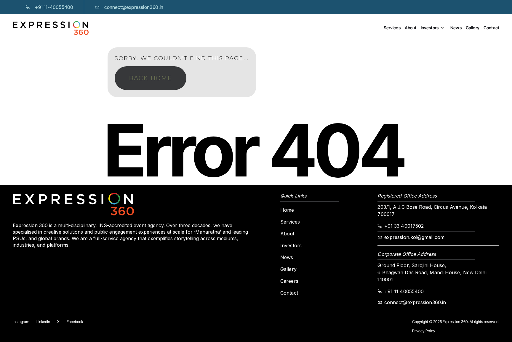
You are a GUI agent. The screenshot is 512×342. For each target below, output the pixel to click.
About (411, 27)
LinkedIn (43, 321)
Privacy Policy (423, 330)
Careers (289, 281)
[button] (435, 28)
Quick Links (293, 196)
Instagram (21, 321)
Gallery (472, 27)
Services (392, 27)
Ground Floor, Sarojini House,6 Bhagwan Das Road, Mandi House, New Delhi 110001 (431, 272)
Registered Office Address (407, 196)
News (455, 27)
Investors (430, 27)
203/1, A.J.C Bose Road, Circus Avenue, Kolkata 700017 (432, 210)
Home (287, 210)
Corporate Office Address (406, 254)
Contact (491, 27)
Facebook (75, 321)
